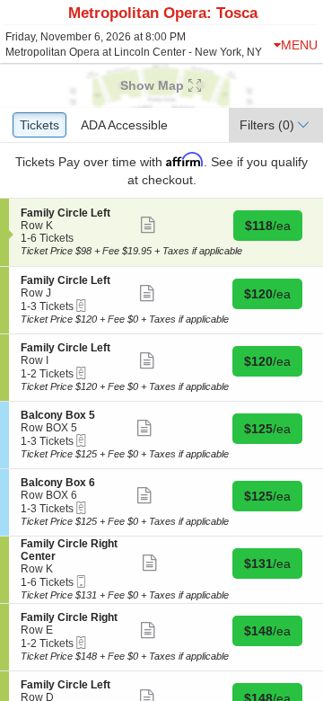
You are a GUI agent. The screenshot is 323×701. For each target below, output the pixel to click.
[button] (161, 85)
